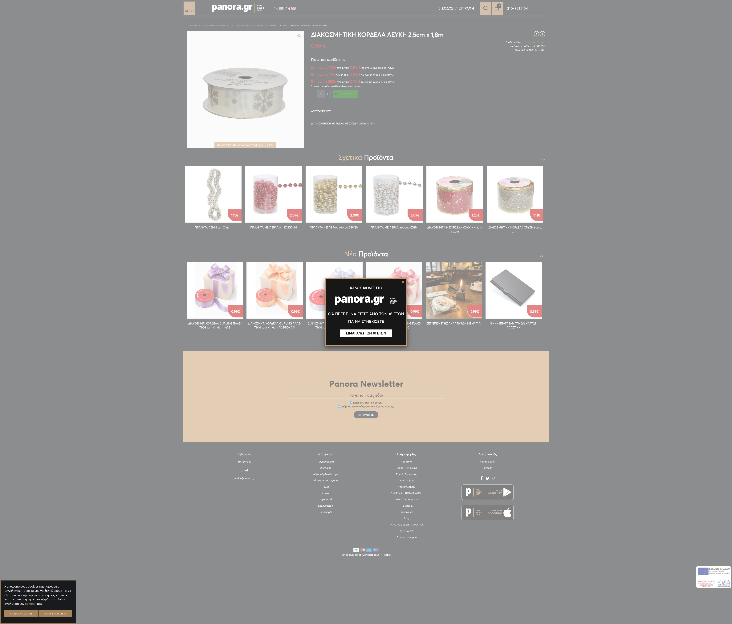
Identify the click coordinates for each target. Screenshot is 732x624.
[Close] (403, 282)
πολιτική (30, 603)
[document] (38, 612)
